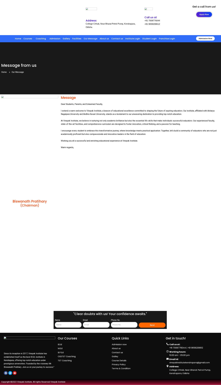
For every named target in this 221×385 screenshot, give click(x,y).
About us (104, 38)
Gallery (66, 38)
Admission (54, 38)
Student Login (149, 38)
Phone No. (115, 320)
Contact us (117, 38)
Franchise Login (167, 38)
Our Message (90, 38)
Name (57, 320)
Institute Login (132, 38)
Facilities (76, 38)
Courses (27, 38)
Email (85, 320)
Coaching (41, 38)
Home (18, 38)
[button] (28, 38)
